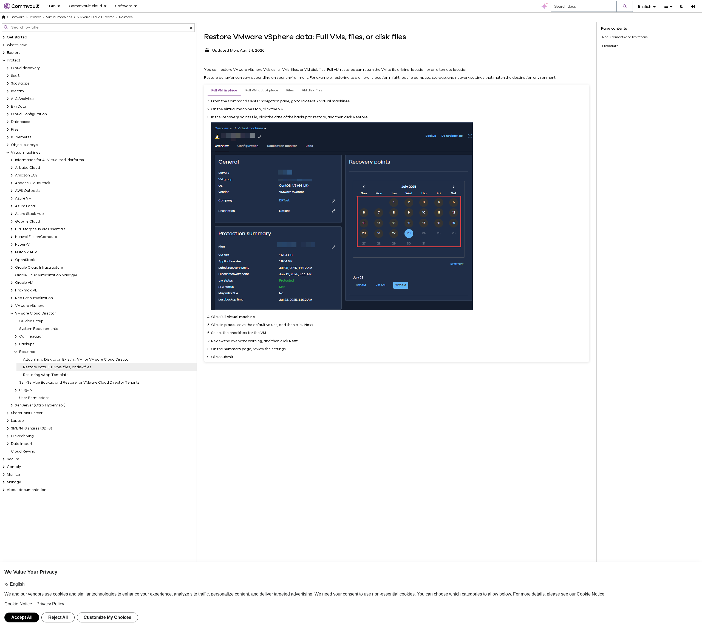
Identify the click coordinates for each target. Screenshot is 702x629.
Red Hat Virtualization (34, 298)
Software (18, 17)
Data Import (21, 443)
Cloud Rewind (23, 451)
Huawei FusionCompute (36, 236)
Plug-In (25, 390)
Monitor (14, 474)
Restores (27, 351)
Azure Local (25, 206)
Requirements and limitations (624, 37)
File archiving (22, 436)
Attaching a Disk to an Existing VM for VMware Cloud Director (76, 359)
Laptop (17, 420)
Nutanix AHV (26, 252)
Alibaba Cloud (27, 167)
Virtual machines (25, 152)
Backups (27, 344)
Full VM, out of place (261, 90)
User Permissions (34, 397)
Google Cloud (27, 221)
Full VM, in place (224, 90)
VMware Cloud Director (35, 313)
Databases (20, 121)
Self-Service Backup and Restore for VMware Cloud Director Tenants (79, 382)
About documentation (26, 489)
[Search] (624, 6)
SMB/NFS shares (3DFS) (31, 428)
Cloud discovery (25, 68)
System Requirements (38, 328)
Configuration (31, 336)
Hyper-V (22, 244)
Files (15, 129)
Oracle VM (24, 282)
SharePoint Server (27, 413)
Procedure (610, 46)
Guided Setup (31, 321)
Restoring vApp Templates (46, 374)
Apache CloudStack (32, 183)
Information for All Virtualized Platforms (49, 160)
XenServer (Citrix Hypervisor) (40, 405)
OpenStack (25, 259)
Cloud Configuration (29, 114)
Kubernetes (21, 137)
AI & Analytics (22, 98)
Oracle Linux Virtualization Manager (46, 275)
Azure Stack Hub (29, 213)
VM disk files (312, 90)
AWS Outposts (28, 190)
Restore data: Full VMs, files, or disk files (57, 367)
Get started (17, 37)
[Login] (692, 6)
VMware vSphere (29, 305)
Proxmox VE (26, 290)
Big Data (18, 106)
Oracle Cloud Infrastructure (39, 267)
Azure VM (23, 198)
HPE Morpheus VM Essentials (40, 229)
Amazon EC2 (26, 175)
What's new (17, 45)
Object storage (24, 144)
